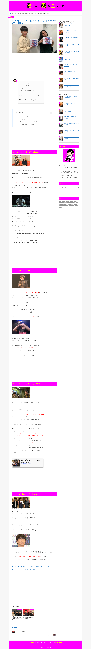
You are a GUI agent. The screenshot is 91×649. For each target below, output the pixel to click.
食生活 (73, 205)
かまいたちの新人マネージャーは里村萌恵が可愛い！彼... (71, 124)
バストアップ (66, 202)
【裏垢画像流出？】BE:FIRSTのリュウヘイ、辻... (71, 65)
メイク (70, 202)
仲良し (60, 204)
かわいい (63, 201)
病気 (72, 204)
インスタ (75, 201)
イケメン (71, 201)
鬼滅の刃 (60, 207)
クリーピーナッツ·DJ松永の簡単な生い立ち (27, 116)
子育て (63, 204)
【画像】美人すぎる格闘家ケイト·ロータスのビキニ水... (71, 45)
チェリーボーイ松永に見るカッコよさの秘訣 (27, 121)
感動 (66, 204)
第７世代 (75, 204)
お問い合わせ (40, 647)
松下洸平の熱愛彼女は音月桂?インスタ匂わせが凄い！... (71, 86)
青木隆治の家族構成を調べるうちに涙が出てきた (71, 72)
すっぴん (67, 201)
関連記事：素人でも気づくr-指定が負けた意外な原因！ (24, 569)
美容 (70, 205)
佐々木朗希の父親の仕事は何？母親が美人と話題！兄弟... (71, 117)
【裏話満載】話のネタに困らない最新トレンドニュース (45, 642)
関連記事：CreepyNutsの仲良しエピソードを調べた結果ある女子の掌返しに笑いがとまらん (32, 566)
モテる (74, 202)
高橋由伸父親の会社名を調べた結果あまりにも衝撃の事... (71, 110)
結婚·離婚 (66, 205)
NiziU (60, 201)
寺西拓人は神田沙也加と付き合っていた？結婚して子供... (71, 138)
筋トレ (60, 205)
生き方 (69, 204)
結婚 (63, 205)
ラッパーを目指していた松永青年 (25, 119)
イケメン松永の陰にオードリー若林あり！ (27, 124)
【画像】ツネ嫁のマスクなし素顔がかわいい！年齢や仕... (71, 52)
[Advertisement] (34, 63)
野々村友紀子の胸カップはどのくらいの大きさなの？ (71, 31)
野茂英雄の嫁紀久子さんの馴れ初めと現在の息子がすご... (71, 58)
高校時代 (76, 205)
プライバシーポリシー (49, 647)
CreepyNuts (15, 627)
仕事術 (77, 202)
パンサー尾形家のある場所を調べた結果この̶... (71, 79)
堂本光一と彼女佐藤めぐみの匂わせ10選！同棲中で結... (71, 24)
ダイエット (61, 202)
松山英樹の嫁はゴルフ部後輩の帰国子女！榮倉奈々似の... (71, 38)
